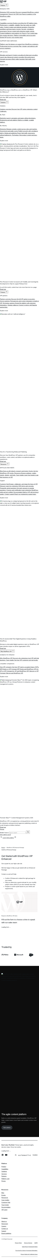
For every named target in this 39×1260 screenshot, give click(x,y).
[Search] (1, 838)
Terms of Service (28, 1243)
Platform (3, 5)
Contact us (4, 1228)
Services (4, 1174)
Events (3, 1195)
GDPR (36, 1243)
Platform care (5, 1178)
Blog (2, 1193)
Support (3, 1231)
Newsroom (4, 1224)
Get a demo (3, 834)
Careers (3, 1226)
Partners (3, 292)
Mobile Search (4, 832)
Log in (9, 834)
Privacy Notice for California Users (29, 1254)
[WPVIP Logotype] (19, 2)
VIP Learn (4, 1209)
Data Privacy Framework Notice (30, 1246)
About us (4, 1221)
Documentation (5, 1207)
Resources (4, 464)
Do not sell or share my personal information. (27, 1250)
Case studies (5, 1200)
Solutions (3, 102)
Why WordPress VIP (6, 651)
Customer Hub (5, 1202)
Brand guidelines (6, 1233)
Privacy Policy (18, 1243)
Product (3, 1166)
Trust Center (5, 1205)
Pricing (2, 829)
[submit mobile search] (28, 832)
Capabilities (4, 1169)
